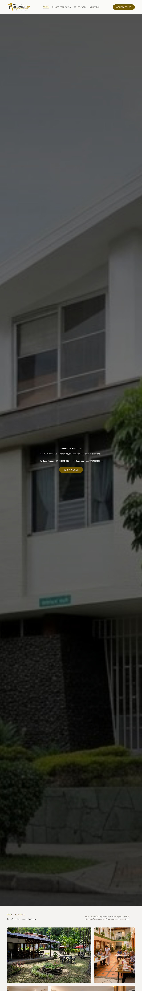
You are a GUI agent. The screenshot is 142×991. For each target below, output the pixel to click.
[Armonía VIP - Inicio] (18, 7)
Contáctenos (123, 7)
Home (46, 7)
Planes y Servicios (61, 7)
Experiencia (80, 7)
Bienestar (95, 7)
